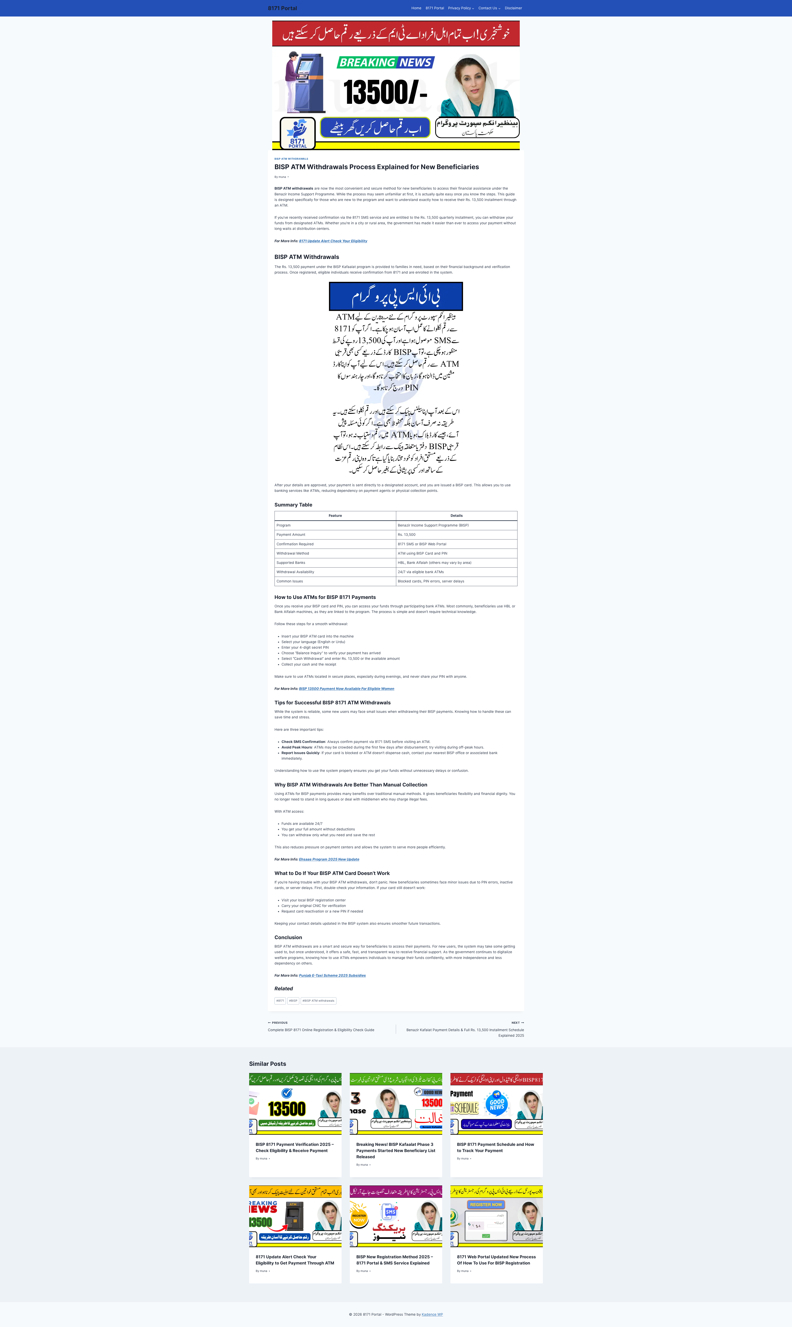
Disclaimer (513, 8)
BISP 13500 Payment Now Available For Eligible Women (346, 689)
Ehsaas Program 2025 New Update (329, 859)
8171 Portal (435, 8)
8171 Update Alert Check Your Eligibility (333, 241)
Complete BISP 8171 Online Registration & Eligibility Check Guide (321, 1026)
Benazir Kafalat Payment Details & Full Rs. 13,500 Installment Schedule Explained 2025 (465, 1029)
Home (416, 8)
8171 (280, 1000)
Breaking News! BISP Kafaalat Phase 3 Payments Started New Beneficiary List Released (395, 1150)
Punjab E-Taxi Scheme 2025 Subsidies (332, 975)
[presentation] (295, 1104)
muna (282, 176)
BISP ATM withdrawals (291, 158)
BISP (293, 1000)
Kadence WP (432, 1314)
